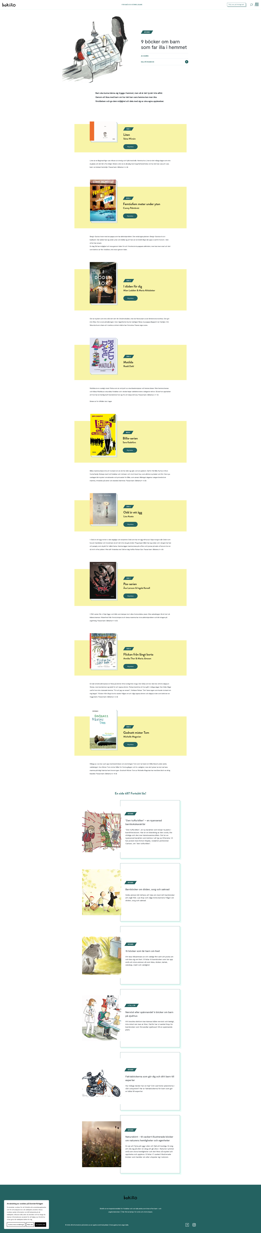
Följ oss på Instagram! (236, 4)
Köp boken (130, 147)
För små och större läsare (132, 5)
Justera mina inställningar (16, 1224)
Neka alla (30, 1224)
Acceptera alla (40, 1224)
